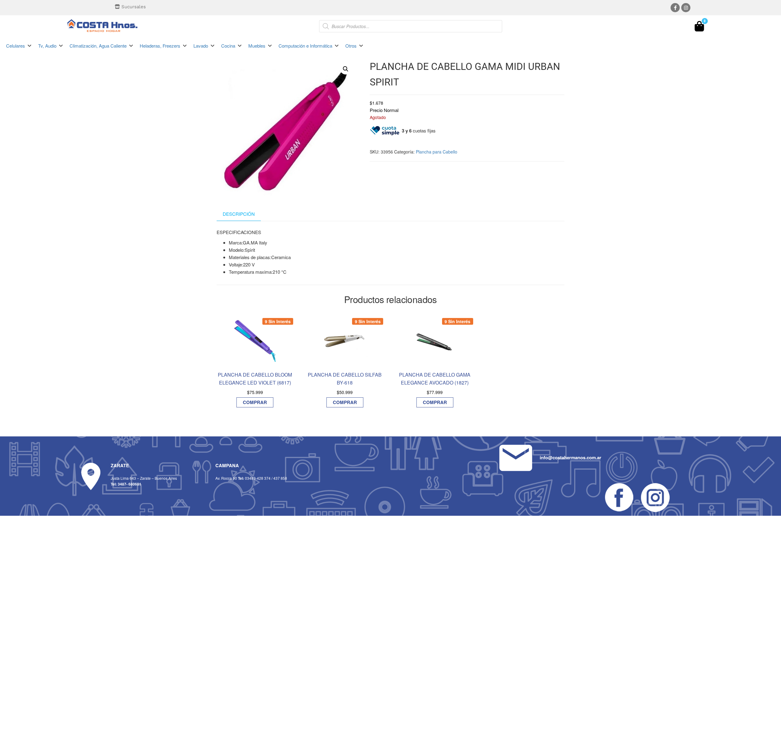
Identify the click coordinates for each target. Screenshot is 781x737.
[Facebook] (675, 7)
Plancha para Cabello (436, 152)
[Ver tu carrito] (699, 28)
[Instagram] (685, 7)
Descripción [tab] (239, 214)
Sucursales (133, 6)
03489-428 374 (258, 478)
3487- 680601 (129, 484)
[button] (19, 46)
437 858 (280, 478)
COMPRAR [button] (255, 402)
